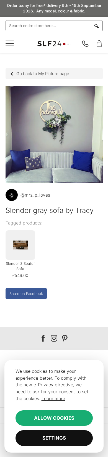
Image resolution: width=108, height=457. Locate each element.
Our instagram (54, 338)
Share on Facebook (26, 293)
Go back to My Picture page (42, 73)
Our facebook (43, 338)
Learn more (53, 398)
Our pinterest (64, 338)
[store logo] (54, 43)
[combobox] (54, 25)
